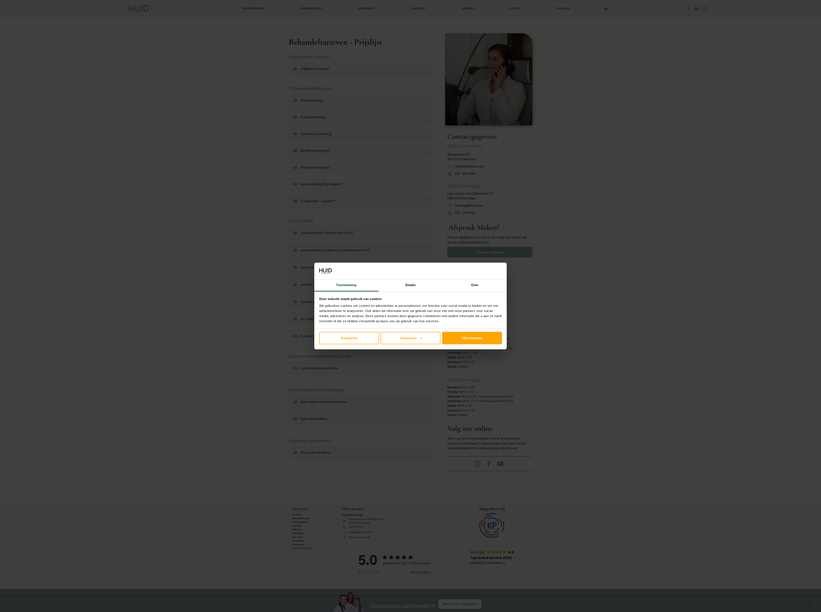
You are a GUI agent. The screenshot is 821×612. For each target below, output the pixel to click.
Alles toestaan (472, 338)
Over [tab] (474, 285)
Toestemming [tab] (346, 285)
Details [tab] (410, 285)
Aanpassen (349, 338)
